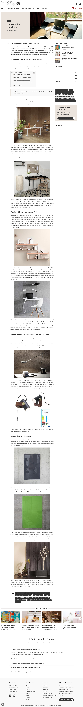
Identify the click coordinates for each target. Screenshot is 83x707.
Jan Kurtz (67, 96)
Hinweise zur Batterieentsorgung (49, 695)
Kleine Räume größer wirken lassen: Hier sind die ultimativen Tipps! (69, 627)
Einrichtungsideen (60, 92)
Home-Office (29, 595)
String (28, 599)
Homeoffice (35, 595)
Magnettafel (22, 597)
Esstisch (23, 595)
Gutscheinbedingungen (67, 693)
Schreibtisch (18, 599)
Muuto (27, 597)
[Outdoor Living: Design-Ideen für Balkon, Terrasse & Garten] (57, 60)
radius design (34, 597)
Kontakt (27, 699)
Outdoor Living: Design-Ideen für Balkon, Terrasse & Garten (69, 59)
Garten (63, 94)
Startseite (4, 8)
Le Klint (41, 595)
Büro (23, 593)
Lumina (16, 597)
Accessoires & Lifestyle (27, 8)
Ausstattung (59, 89)
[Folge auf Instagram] (80, 4)
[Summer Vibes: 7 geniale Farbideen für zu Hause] (57, 47)
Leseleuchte (46, 595)
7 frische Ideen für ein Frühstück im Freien (67, 53)
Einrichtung (17, 595)
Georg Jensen (69, 94)
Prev (80, 618)
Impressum (44, 691)
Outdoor (67, 98)
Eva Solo (67, 92)
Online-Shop (78, 8)
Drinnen (10, 8)
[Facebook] (7, 43)
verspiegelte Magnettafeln (21, 443)
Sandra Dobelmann (6, 629)
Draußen (16, 8)
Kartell (72, 96)
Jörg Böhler (10, 30)
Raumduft (40, 597)
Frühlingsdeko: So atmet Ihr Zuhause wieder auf (49, 626)
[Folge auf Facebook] (77, 4)
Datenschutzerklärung (47, 693)
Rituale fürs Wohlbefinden (19, 85)
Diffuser (47, 593)
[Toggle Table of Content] (33, 72)
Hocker (57, 96)
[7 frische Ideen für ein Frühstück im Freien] (57, 53)
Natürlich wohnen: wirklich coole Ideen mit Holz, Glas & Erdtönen (31, 626)
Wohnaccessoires (71, 100)
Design (70, 89)
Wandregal (17, 601)
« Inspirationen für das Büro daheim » (22, 74)
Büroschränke (29, 593)
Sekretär (24, 599)
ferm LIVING (58, 94)
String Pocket (34, 599)
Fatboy (71, 92)
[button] (2, 704)
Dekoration (65, 89)
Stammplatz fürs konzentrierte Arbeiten (22, 77)
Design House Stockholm (39, 593)
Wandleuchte (49, 599)
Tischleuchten (59, 100)
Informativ (44, 8)
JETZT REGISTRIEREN (65, 699)
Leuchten (58, 98)
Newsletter (45, 687)
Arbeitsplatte (18, 593)
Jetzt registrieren (66, 118)
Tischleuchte (41, 599)
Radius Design (40, 199)
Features (37, 8)
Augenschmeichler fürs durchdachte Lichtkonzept (24, 83)
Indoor (62, 96)
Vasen (65, 100)
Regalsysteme (47, 597)
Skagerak (73, 98)
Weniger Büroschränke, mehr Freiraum (22, 80)
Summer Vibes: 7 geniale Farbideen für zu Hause (68, 46)
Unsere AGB (45, 689)
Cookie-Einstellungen (47, 697)
